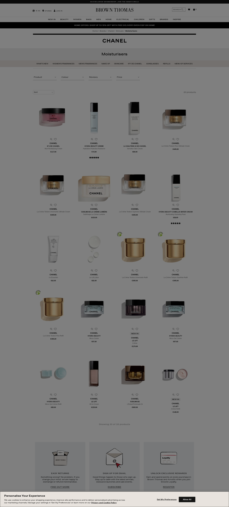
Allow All (187, 499)
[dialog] (114, 499)
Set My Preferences (167, 499)
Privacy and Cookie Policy (104, 502)
